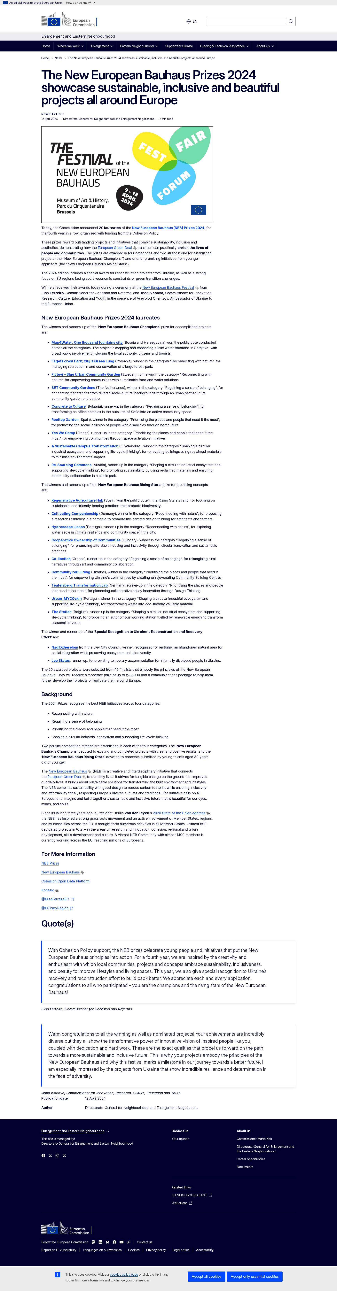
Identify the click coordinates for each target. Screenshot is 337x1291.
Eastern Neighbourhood (137, 46)
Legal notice (181, 1250)
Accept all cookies (206, 1276)
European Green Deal (115, 248)
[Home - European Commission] (72, 19)
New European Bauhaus (68, 771)
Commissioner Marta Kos (254, 1139)
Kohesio (47, 890)
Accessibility (205, 1250)
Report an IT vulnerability (58, 1250)
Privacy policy (156, 1250)
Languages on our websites (102, 1250)
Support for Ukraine (179, 46)
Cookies (134, 1250)
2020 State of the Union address (179, 813)
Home (46, 46)
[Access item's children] (83, 46)
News (58, 58)
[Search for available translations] (135, 248)
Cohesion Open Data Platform (65, 881)
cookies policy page (124, 1274)
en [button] (194, 21)
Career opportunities (251, 1159)
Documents (245, 1167)
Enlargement (100, 46)
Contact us (144, 1242)
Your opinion (180, 1139)
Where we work (68, 46)
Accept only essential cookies (255, 1276)
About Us (263, 46)
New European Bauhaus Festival (168, 287)
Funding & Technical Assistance (222, 46)
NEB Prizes (50, 863)
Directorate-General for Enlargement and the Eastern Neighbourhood (265, 1149)
